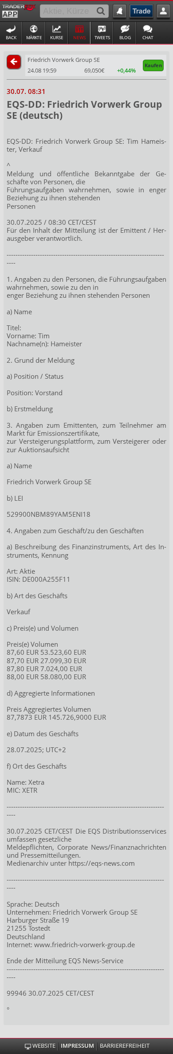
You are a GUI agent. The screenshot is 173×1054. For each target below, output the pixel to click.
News (79, 37)
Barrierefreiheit (124, 1045)
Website (43, 1045)
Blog (125, 37)
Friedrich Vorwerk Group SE (64, 60)
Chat (147, 37)
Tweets (102, 37)
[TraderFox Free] (19, 10)
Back (11, 37)
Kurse (56, 37)
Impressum (77, 1045)
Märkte (34, 37)
